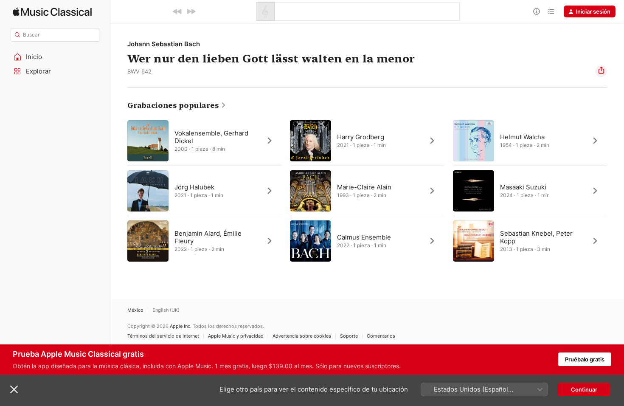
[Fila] (551, 11)
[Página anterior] (119, 190)
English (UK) (166, 310)
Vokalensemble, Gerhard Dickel (211, 137)
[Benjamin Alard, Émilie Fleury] (204, 241)
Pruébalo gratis (584, 359)
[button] (55, 57)
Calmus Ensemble (364, 237)
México (135, 310)
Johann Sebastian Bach (163, 44)
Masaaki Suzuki (523, 187)
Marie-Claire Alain (364, 187)
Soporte (349, 336)
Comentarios (381, 336)
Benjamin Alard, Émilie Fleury (208, 237)
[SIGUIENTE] (191, 11)
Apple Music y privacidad (236, 336)
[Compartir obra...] (601, 71)
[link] (176, 105)
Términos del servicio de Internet (163, 336)
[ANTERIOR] (177, 11)
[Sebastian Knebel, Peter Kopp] (530, 241)
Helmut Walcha (522, 137)
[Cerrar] (14, 389)
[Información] (536, 11)
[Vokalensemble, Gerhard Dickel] (204, 141)
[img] (52, 11)
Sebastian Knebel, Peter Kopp (536, 237)
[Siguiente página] (615, 190)
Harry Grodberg (360, 137)
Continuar (584, 389)
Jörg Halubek (194, 187)
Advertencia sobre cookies (302, 336)
